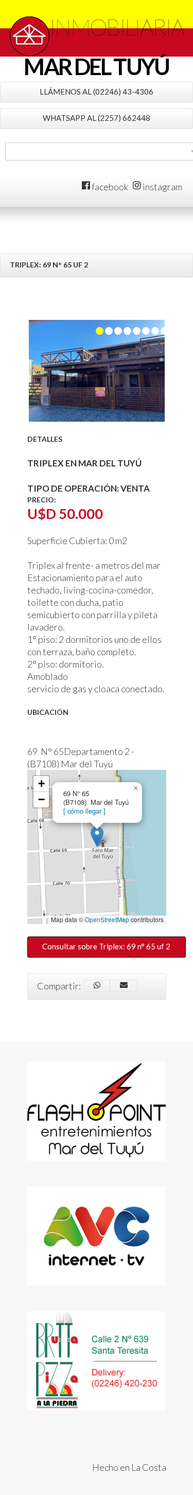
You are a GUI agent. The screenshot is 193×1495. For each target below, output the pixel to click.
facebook (109, 186)
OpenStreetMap (107, 919)
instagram (161, 186)
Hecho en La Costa (129, 1467)
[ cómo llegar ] (84, 811)
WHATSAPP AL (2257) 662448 (96, 117)
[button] (97, 836)
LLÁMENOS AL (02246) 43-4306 (96, 91)
